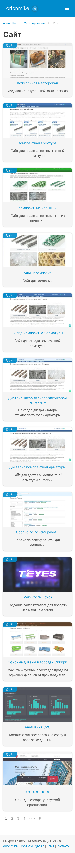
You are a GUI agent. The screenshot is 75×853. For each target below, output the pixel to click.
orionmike (17, 8)
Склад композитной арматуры (37, 333)
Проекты (26, 846)
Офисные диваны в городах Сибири (37, 662)
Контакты (63, 846)
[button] (66, 8)
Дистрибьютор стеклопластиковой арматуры (37, 400)
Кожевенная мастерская (37, 83)
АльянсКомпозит (37, 273)
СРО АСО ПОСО (37, 792)
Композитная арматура (37, 143)
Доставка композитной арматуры (37, 467)
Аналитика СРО (37, 727)
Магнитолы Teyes (37, 597)
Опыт (50, 846)
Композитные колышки (38, 208)
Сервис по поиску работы (37, 532)
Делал (39, 846)
